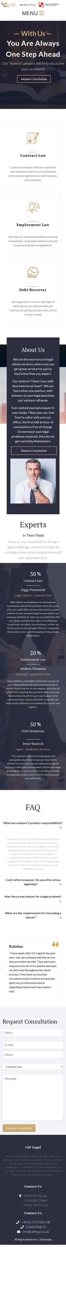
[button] (9, 969)
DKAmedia (46, 1239)
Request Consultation (34, 79)
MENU (30, 13)
